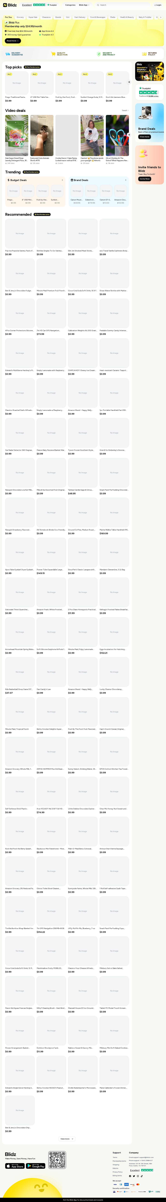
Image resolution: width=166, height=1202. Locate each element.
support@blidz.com (146, 1157)
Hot (68, 17)
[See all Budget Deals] (62, 180)
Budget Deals (18, 180)
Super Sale (33, 17)
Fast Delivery (79, 17)
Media (112, 17)
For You (8, 17)
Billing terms (117, 1176)
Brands (58, 17)
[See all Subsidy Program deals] (126, 180)
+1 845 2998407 (146, 1160)
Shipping (116, 1165)
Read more (11, 41)
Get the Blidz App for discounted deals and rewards (83, 1200)
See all (124, 110)
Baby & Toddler (145, 17)
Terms (115, 1157)
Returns (115, 1168)
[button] (16, 87)
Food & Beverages (97, 17)
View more (65, 1139)
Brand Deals (81, 180)
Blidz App (83, 5)
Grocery (20, 17)
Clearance (46, 17)
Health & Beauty (127, 17)
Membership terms (119, 1161)
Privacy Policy (117, 1172)
